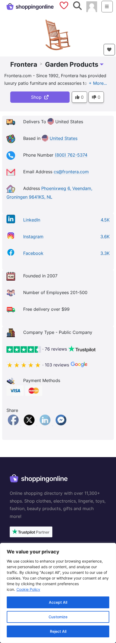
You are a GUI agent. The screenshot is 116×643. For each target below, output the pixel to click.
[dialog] (58, 593)
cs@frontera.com (71, 172)
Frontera (23, 64)
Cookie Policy (28, 589)
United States (63, 138)
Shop (37, 97)
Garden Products (71, 64)
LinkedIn (31, 219)
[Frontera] (58, 34)
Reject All (58, 631)
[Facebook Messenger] (61, 423)
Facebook (33, 253)
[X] (29, 423)
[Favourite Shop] (109, 49)
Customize (58, 616)
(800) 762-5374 (71, 155)
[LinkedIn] (45, 423)
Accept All (58, 602)
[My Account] (91, 6)
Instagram (33, 236)
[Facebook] (13, 423)
